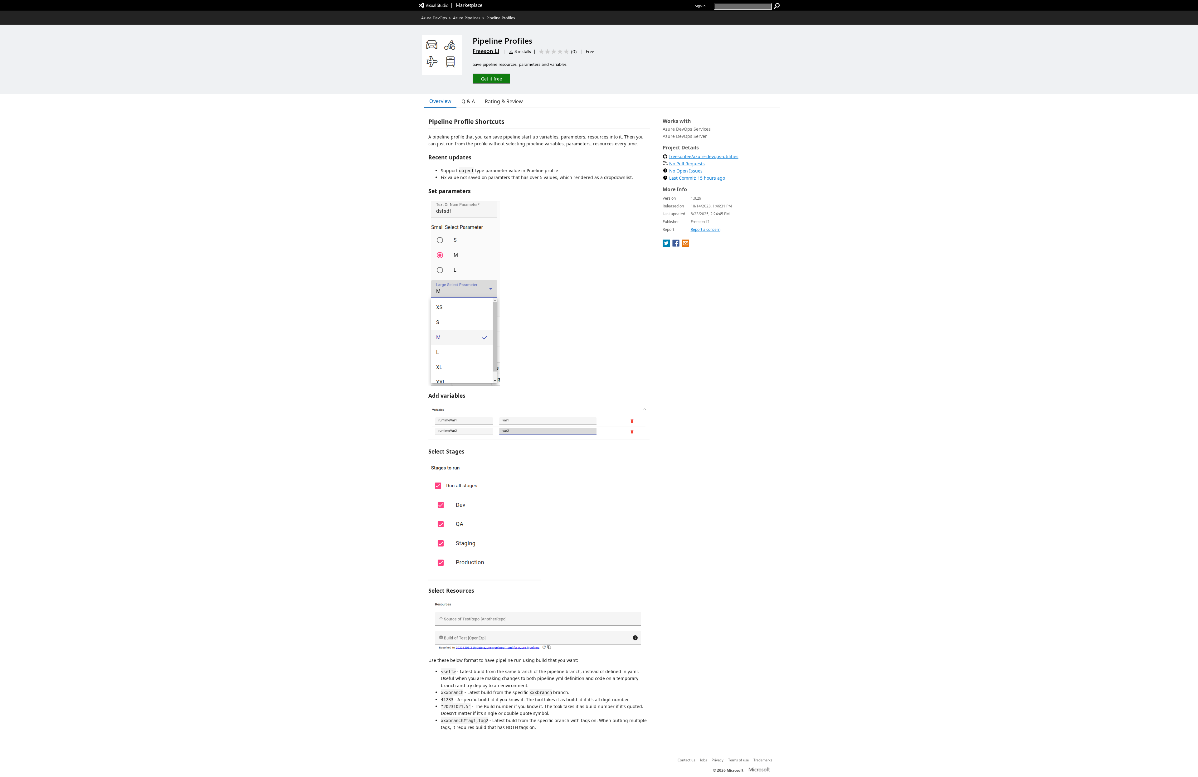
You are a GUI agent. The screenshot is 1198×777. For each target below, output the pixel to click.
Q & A (468, 101)
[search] (777, 6)
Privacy (717, 759)
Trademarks (762, 759)
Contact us (686, 759)
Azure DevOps (434, 17)
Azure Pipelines (466, 17)
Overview (440, 101)
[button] (491, 78)
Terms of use (738, 759)
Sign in (700, 5)
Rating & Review (504, 101)
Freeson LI (486, 51)
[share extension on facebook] (676, 244)
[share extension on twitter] (667, 244)
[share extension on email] (685, 244)
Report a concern (705, 229)
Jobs (703, 759)
